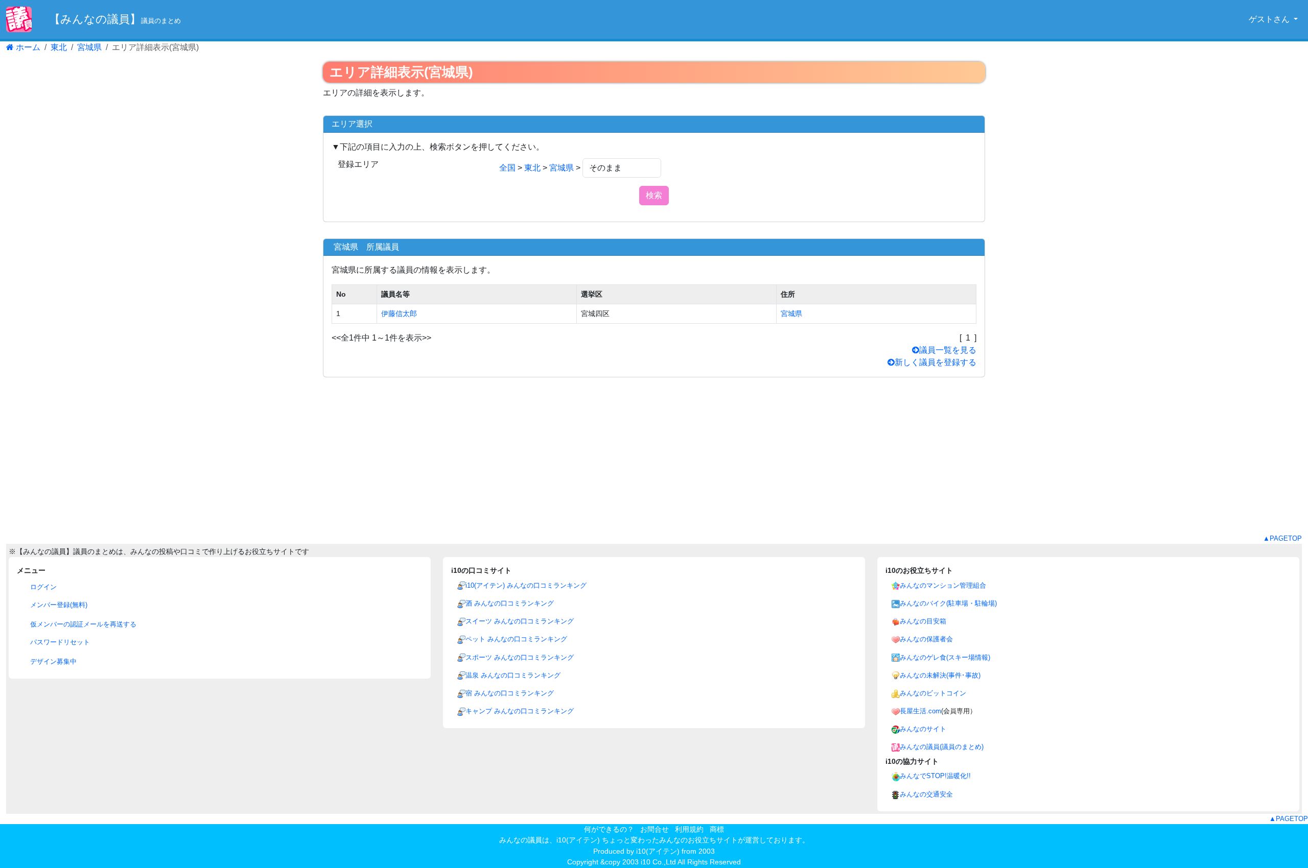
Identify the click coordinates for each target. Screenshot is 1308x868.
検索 (654, 195)
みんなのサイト (923, 729)
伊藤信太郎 (399, 313)
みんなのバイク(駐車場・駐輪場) (948, 603)
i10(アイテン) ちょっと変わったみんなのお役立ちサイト (647, 840)
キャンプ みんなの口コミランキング (519, 711)
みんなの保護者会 (926, 639)
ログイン (42, 587)
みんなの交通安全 (926, 794)
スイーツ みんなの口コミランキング (519, 621)
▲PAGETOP (1282, 538)
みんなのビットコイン (933, 693)
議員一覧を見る (947, 350)
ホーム (27, 47)
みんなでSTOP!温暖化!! (935, 776)
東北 (59, 47)
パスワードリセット (59, 642)
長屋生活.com (920, 711)
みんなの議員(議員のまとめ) (942, 747)
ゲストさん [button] (1270, 19)
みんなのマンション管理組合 (943, 585)
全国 (507, 167)
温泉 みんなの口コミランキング (512, 675)
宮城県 (89, 47)
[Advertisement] (654, 462)
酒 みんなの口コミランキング (509, 603)
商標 (717, 829)
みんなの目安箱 (923, 621)
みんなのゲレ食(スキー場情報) (945, 657)
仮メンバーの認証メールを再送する (82, 624)
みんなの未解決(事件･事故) (940, 675)
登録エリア (358, 164)
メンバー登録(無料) (57, 605)
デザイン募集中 (52, 661)
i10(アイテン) (658, 851)
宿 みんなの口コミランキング (509, 693)
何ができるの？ (609, 829)
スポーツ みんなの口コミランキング (519, 657)
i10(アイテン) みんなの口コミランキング (526, 585)
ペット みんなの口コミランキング (516, 639)
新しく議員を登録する (935, 362)
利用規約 (689, 829)
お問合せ (654, 829)
